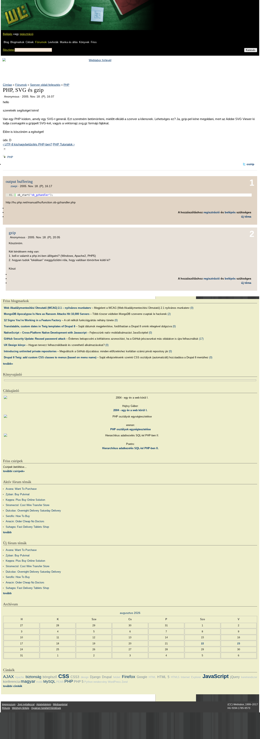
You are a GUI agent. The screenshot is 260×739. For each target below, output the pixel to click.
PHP (66, 84)
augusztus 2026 (130, 612)
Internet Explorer (191, 677)
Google (142, 677)
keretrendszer (249, 677)
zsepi (14, 186)
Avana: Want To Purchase (21, 488)
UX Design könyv (14, 345)
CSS (63, 676)
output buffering (19, 181)
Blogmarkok (17, 42)
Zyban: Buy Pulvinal (17, 494)
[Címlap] (16, 11)
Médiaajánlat (60, 704)
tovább (7, 532)
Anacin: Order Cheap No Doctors (25, 521)
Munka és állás (69, 42)
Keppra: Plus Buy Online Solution (25, 499)
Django (95, 677)
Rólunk (6, 708)
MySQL (49, 681)
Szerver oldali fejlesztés (45, 84)
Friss (94, 42)
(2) (169, 313)
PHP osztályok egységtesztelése (130, 429)
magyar (28, 681)
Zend (125, 681)
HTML (152, 677)
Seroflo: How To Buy (18, 516)
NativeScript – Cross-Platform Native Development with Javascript (45, 332)
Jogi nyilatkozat (26, 704)
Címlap (7, 84)
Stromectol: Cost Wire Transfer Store (27, 505)
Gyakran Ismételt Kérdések (46, 708)
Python (88, 681)
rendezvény (100, 681)
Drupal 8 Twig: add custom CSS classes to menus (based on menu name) (50, 357)
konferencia (11, 681)
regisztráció (26, 34)
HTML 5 (163, 677)
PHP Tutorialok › (64, 144)
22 (202, 643)
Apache (19, 677)
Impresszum (8, 704)
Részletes (9, 49)
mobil (39, 681)
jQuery (235, 677)
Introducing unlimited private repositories (30, 351)
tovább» (8, 363)
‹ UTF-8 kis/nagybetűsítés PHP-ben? (27, 144)
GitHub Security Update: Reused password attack (34, 338)
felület (116, 677)
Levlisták (53, 42)
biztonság (33, 677)
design (85, 677)
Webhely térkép (20, 708)
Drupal (107, 677)
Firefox (128, 676)
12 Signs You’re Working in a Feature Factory (32, 320)
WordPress (114, 681)
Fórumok (41, 42)
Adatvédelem (43, 704)
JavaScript (216, 676)
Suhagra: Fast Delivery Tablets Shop (27, 526)
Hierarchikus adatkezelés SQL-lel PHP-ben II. (130, 448)
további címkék (12, 686)
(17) (201, 338)
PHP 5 (78, 681)
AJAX (8, 676)
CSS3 (74, 677)
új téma (246, 216)
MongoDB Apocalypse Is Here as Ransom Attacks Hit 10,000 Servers (46, 313)
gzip (12, 232)
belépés (230, 212)
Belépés (7, 34)
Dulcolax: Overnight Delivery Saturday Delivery (33, 510)
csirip (250, 164)
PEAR (60, 681)
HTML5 (175, 677)
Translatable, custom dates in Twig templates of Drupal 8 (39, 326)
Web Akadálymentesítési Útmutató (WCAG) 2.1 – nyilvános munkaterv (47, 307)
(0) (191, 307)
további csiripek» (14, 471)
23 (238, 643)
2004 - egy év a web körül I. (130, 410)
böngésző (50, 677)
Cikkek (30, 42)
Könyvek (84, 42)
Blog (6, 42)
